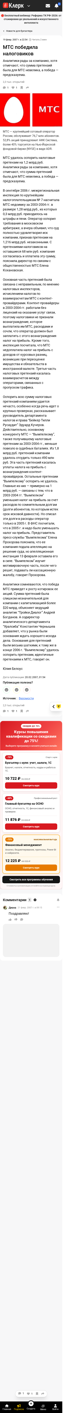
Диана (12, 907)
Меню (43, 1409)
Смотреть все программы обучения (31, 879)
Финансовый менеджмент (23, 845)
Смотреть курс (31, 785)
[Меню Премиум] (29, 6)
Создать (31, 1408)
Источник (10, 698)
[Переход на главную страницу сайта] (13, 6)
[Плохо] (26, 689)
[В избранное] (21, 87)
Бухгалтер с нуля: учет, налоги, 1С (28, 762)
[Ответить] (21, 919)
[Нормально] (16, 689)
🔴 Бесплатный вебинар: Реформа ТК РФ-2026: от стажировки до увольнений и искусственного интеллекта (31, 19)
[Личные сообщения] (48, 6)
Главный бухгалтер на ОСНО (24, 803)
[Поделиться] (27, 87)
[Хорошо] (6, 689)
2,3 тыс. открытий (13, 705)
